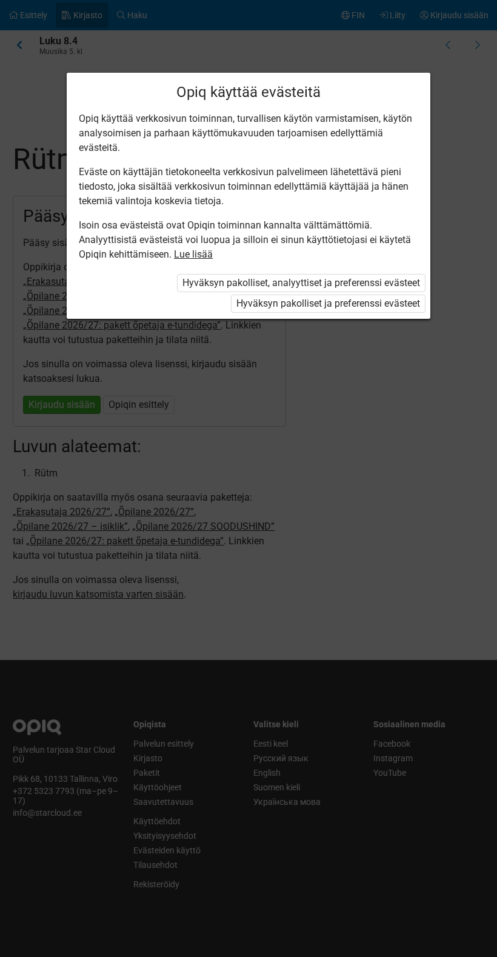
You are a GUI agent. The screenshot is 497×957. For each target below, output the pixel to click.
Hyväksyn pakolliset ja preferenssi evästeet (328, 303)
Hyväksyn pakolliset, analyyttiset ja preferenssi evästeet (301, 282)
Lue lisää (193, 254)
